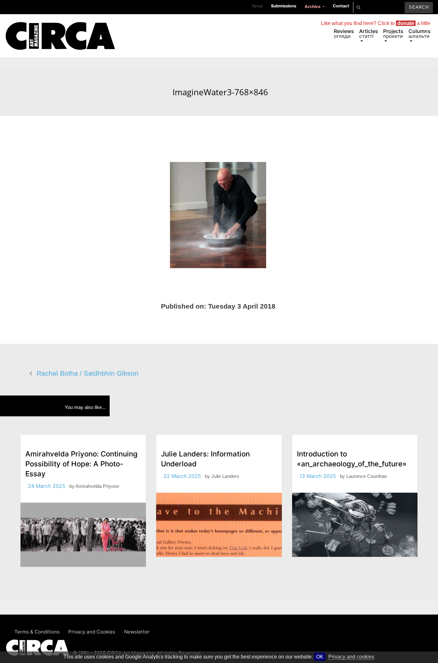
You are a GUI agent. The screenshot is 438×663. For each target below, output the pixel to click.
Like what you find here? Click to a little (375, 23)
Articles (368, 33)
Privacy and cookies (351, 656)
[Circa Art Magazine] (60, 28)
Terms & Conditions (37, 632)
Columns (420, 33)
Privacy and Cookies (91, 632)
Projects (393, 33)
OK (320, 656)
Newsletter (137, 632)
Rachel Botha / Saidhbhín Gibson (88, 373)
